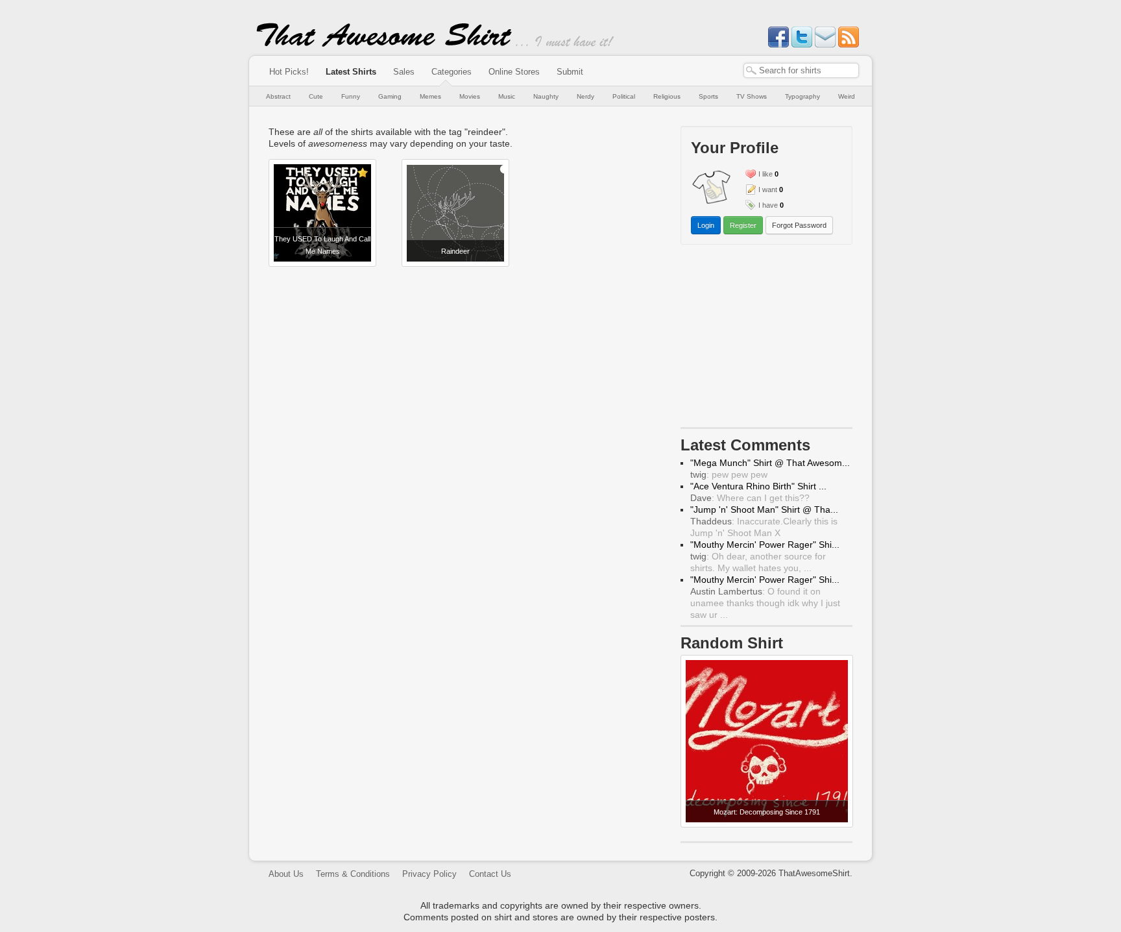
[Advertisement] (767, 339)
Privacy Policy (429, 874)
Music (506, 96)
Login (705, 225)
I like (765, 174)
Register (743, 225)
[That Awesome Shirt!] (384, 44)
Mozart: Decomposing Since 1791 (767, 812)
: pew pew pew (728, 474)
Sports (708, 96)
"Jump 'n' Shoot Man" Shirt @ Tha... (764, 509)
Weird (846, 96)
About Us (286, 874)
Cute (316, 96)
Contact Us (490, 874)
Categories (451, 72)
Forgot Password (799, 225)
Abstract (278, 96)
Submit (570, 72)
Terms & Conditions (353, 874)
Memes (430, 96)
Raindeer (455, 251)
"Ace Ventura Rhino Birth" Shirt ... (758, 486)
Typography (802, 96)
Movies (469, 96)
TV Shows (751, 96)
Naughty (546, 96)
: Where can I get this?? (750, 498)
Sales (404, 72)
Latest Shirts (351, 72)
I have (768, 205)
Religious (667, 96)
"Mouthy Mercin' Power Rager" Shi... (764, 544)
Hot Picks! (289, 72)
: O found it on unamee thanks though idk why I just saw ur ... (765, 603)
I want (767, 189)
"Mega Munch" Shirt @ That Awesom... (770, 463)
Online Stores (514, 72)
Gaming (390, 96)
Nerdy (585, 96)
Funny (350, 96)
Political (623, 96)
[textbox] (801, 70)
